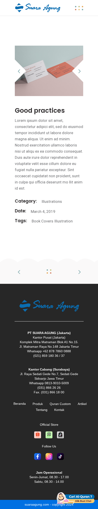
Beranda (19, 403)
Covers (47, 221)
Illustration (63, 221)
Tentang (41, 410)
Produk (38, 404)
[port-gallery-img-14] (49, 71)
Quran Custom (60, 404)
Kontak (59, 410)
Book (36, 221)
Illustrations (51, 201)
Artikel (82, 404)
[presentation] (21, 71)
